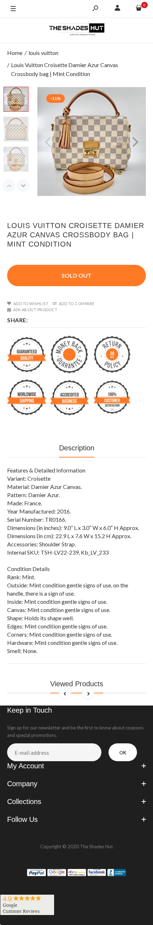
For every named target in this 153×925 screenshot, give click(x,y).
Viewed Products (76, 684)
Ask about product (35, 309)
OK (122, 752)
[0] (138, 9)
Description (76, 448)
